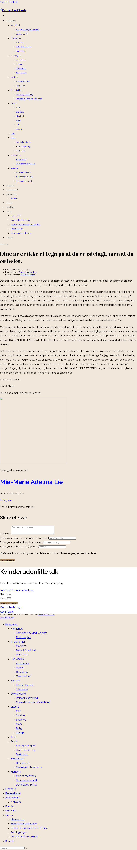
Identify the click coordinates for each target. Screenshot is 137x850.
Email (3, 598)
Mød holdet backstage (24, 823)
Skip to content (9, 2)
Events (9, 806)
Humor (20, 667)
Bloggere (10, 789)
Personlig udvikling (28, 272)
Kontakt (9, 841)
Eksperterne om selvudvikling (33, 702)
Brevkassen (17, 758)
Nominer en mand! (26, 780)
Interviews (22, 689)
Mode (19, 724)
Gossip (20, 732)
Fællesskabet (13, 793)
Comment (5, 533)
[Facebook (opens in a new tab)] (5, 16)
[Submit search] (26, 848)
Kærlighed (17, 628)
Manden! (16, 771)
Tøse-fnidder (23, 676)
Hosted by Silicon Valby (46, 615)
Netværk (16, 802)
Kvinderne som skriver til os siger (30, 828)
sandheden (22, 663)
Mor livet (21, 646)
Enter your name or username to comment (24, 538)
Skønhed (21, 719)
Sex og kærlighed (26, 745)
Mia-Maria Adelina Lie (31, 482)
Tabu (13, 737)
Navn (3, 594)
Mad (18, 711)
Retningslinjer (18, 832)
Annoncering (12, 797)
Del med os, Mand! (26, 784)
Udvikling (10, 810)
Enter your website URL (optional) (19, 546)
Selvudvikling (18, 693)
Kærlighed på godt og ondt (31, 633)
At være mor (18, 641)
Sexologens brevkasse (29, 767)
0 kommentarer (27, 275)
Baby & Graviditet (26, 650)
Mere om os (17, 819)
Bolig (19, 728)
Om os (9, 815)
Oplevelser (22, 672)
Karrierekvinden (25, 685)
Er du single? (23, 637)
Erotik (14, 741)
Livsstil (15, 706)
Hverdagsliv (17, 658)
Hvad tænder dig (25, 750)
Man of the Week (26, 776)
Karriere (15, 680)
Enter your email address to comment (21, 542)
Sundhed (21, 715)
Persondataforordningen (25, 836)
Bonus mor (22, 654)
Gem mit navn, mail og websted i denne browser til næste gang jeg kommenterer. (50, 553)
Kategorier (11, 624)
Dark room (22, 754)
